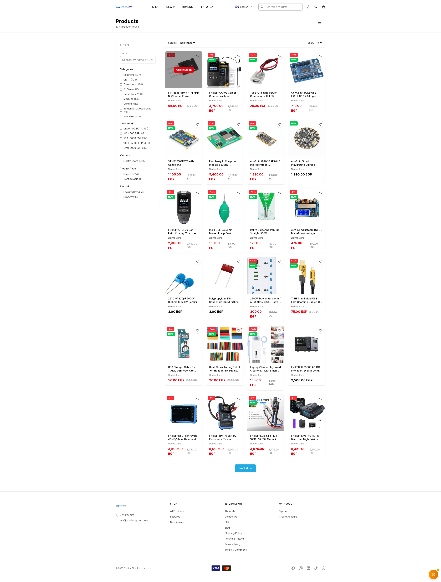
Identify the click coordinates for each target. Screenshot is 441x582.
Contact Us (231, 516)
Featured (206, 6)
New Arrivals (177, 522)
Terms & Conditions (236, 549)
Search (124, 53)
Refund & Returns (234, 538)
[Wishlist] (316, 7)
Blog (227, 527)
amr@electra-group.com (134, 520)
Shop (156, 6)
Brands (187, 6)
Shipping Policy (233, 533)
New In (171, 6)
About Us (230, 511)
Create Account (288, 516)
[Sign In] (308, 7)
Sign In (283, 511)
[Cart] (323, 7)
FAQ (227, 522)
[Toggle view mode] (319, 23)
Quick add (227, 84)
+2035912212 (127, 515)
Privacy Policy (233, 544)
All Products (177, 511)
